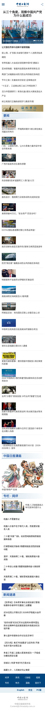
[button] (34, 40)
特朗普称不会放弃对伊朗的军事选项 (18, 280)
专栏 (6, 496)
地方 (17, 683)
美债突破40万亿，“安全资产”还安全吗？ (19, 213)
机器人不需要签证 (12, 519)
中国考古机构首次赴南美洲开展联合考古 (20, 329)
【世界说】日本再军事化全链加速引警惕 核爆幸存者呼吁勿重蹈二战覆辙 (22, 603)
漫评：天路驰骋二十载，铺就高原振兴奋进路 (22, 558)
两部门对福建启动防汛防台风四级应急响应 (21, 74)
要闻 (6, 115)
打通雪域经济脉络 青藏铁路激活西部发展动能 (22, 547)
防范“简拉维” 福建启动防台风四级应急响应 (21, 263)
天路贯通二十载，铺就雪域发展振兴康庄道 (22, 578)
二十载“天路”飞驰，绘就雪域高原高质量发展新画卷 (22, 537)
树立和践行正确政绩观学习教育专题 (18, 101)
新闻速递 (9, 594)
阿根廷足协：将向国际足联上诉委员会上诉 (21, 313)
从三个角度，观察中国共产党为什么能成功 (22, 13)
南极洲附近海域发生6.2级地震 (15, 296)
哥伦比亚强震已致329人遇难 (14, 346)
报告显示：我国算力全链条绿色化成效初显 (21, 197)
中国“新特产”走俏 (9, 490)
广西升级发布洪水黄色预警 (14, 164)
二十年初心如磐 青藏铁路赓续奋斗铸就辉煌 (22, 568)
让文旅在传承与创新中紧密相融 (16, 47)
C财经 (27, 678)
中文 (30, 690)
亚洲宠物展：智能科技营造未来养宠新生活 (21, 69)
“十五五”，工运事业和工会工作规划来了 (19, 86)
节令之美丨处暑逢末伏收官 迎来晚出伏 (19, 80)
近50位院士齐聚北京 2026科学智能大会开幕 (22, 614)
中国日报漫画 (12, 456)
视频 (38, 678)
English (20, 690)
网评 (15, 496)
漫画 (28, 683)
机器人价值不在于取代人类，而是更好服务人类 (22, 527)
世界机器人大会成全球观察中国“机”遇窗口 (20, 63)
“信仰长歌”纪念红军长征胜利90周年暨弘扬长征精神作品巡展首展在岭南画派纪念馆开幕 (22, 626)
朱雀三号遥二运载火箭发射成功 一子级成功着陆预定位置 (22, 654)
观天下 (38, 683)
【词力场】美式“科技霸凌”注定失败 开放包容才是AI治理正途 (21, 644)
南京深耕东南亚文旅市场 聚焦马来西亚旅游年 (22, 247)
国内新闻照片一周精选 (10, 41)
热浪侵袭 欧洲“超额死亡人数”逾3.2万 (18, 180)
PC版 (38, 690)
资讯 (17, 678)
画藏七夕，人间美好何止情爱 (17, 670)
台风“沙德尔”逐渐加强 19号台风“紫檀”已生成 (21, 396)
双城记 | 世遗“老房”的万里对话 (17, 663)
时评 (7, 678)
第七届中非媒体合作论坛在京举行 (19, 636)
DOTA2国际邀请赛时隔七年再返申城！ (19, 230)
